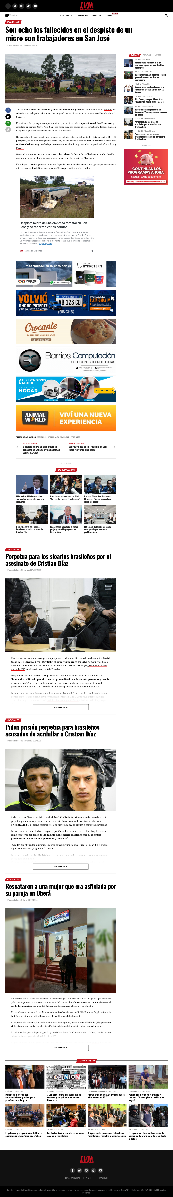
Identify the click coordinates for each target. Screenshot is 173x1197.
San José (65, 437)
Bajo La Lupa (83, 15)
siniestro (108, 109)
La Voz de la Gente (66, 15)
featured (42, 437)
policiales (54, 437)
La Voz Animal (97, 15)
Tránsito (76, 437)
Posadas (20, 148)
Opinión (111, 14)
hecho (36, 824)
